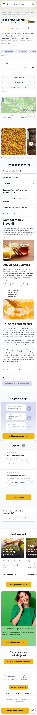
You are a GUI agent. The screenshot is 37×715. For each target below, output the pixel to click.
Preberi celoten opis (7, 46)
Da (11, 518)
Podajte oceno (18, 497)
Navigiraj (30, 116)
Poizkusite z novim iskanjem (18, 661)
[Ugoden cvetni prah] (13, 141)
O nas (17, 693)
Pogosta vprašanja (18, 701)
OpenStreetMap (25, 110)
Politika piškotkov (25, 699)
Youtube (15, 679)
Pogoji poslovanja (12, 699)
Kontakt (27, 693)
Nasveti (8, 693)
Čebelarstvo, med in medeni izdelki (17, 383)
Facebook (8, 91)
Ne (27, 518)
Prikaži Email (19, 82)
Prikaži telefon (19, 77)
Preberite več (8, 575)
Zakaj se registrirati (17, 687)
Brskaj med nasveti (17, 584)
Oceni (31, 28)
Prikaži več (4, 55)
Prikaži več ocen (20, 482)
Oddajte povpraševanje (18, 436)
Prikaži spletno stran (19, 87)
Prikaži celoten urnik (17, 72)
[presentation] (6, 144)
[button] (1, 157)
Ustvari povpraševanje (15, 642)
